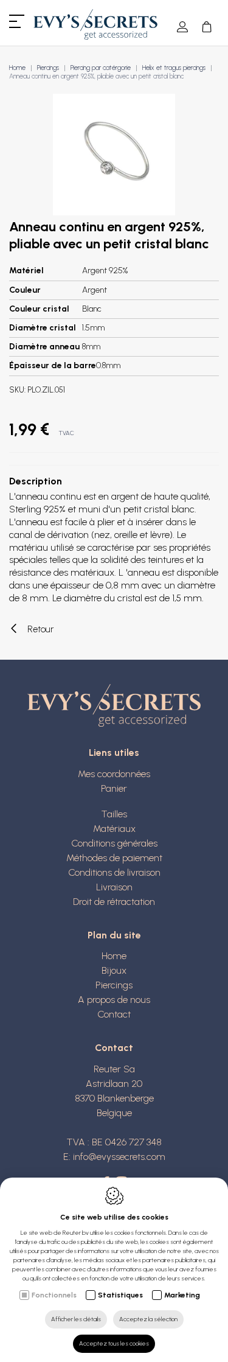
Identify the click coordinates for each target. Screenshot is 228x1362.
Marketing (182, 1295)
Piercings (48, 68)
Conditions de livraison (114, 872)
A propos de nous (114, 999)
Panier (114, 788)
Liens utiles (114, 752)
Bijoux (114, 970)
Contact (114, 1014)
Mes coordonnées (114, 774)
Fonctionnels (54, 1295)
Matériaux (114, 828)
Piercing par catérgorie (101, 68)
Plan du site (114, 935)
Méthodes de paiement (114, 858)
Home (17, 68)
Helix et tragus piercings (174, 68)
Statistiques (120, 1295)
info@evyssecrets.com (119, 1156)
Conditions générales (114, 843)
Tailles (114, 814)
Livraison (114, 887)
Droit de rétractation (114, 901)
